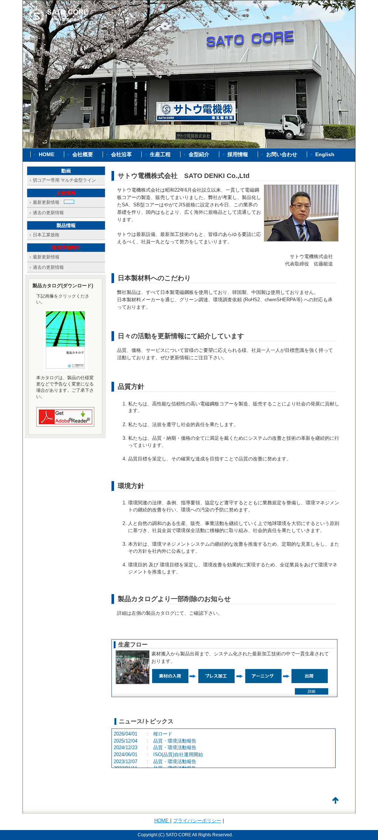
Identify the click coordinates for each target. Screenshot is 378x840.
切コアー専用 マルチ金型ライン (64, 180)
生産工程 (160, 154)
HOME (46, 154)
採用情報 (237, 154)
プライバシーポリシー (197, 820)
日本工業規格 (46, 234)
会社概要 (82, 154)
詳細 (311, 691)
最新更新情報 (48, 202)
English (324, 154)
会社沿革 (121, 154)
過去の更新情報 (48, 212)
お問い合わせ (281, 154)
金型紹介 (199, 154)
